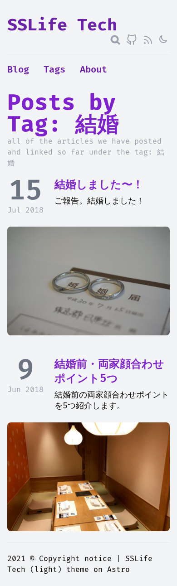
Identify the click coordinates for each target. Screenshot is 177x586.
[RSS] (148, 39)
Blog (18, 69)
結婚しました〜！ (98, 184)
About (93, 69)
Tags (54, 69)
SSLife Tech (62, 25)
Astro (118, 569)
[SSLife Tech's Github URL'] (131, 39)
